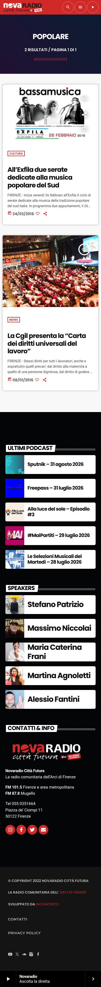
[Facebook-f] (21, 830)
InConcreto (47, 904)
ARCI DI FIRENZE (73, 892)
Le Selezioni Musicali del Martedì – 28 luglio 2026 (54, 559)
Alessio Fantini (53, 699)
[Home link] (22, 7)
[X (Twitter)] (17, 954)
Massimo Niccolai (59, 628)
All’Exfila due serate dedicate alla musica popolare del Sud (40, 177)
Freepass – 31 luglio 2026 (55, 488)
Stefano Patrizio (55, 604)
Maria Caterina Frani (54, 652)
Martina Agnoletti (58, 675)
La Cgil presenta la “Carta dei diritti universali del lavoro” (47, 344)
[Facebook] (38, 954)
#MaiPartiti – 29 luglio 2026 (58, 535)
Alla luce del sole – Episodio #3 (58, 512)
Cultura (16, 153)
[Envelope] (43, 830)
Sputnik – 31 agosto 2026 (55, 464)
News (13, 320)
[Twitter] (32, 830)
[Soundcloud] (24, 954)
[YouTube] (10, 954)
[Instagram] (10, 830)
